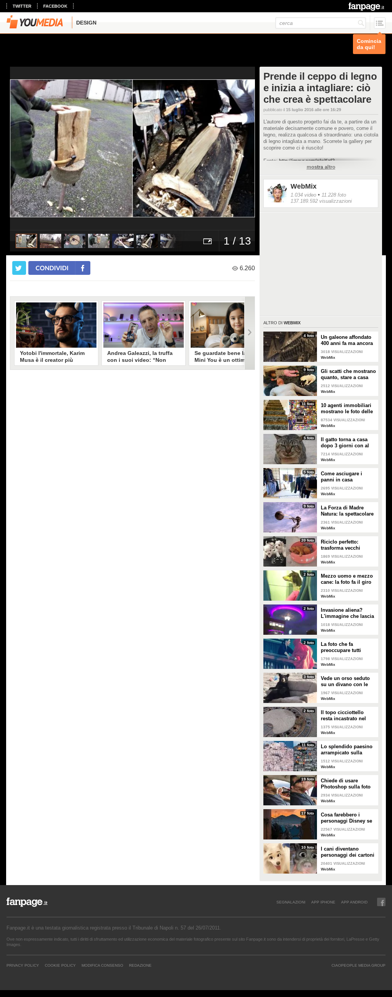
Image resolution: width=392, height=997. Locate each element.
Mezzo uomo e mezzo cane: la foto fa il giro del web (347, 579)
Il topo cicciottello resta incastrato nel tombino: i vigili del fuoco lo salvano (344, 716)
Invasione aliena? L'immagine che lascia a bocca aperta (347, 613)
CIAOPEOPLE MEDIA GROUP (358, 965)
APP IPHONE (323, 902)
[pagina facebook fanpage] (381, 902)
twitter (22, 6)
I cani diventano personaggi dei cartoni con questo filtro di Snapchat (347, 852)
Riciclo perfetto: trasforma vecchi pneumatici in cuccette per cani (347, 545)
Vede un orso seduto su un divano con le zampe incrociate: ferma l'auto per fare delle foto (345, 681)
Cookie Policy (60, 965)
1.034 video (303, 195)
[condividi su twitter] (19, 268)
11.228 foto (334, 195)
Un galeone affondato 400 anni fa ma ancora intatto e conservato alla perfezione (347, 340)
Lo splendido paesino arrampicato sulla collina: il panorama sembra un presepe (346, 750)
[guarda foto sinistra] (34, 148)
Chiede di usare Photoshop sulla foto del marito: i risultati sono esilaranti (346, 784)
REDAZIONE (140, 965)
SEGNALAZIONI (290, 902)
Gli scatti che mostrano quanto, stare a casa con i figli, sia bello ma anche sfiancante (348, 374)
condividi (52, 267)
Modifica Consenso (102, 965)
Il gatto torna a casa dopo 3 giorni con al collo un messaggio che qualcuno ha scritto (345, 443)
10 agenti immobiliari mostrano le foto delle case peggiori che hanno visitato (347, 408)
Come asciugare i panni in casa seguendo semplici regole (343, 477)
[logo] (366, 6)
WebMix (304, 186)
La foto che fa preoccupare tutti (341, 647)
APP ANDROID (354, 902)
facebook (55, 6)
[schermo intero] (207, 240)
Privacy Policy (23, 965)
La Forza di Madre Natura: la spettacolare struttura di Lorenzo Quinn (347, 511)
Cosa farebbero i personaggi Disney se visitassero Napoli (346, 818)
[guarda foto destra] (157, 148)
